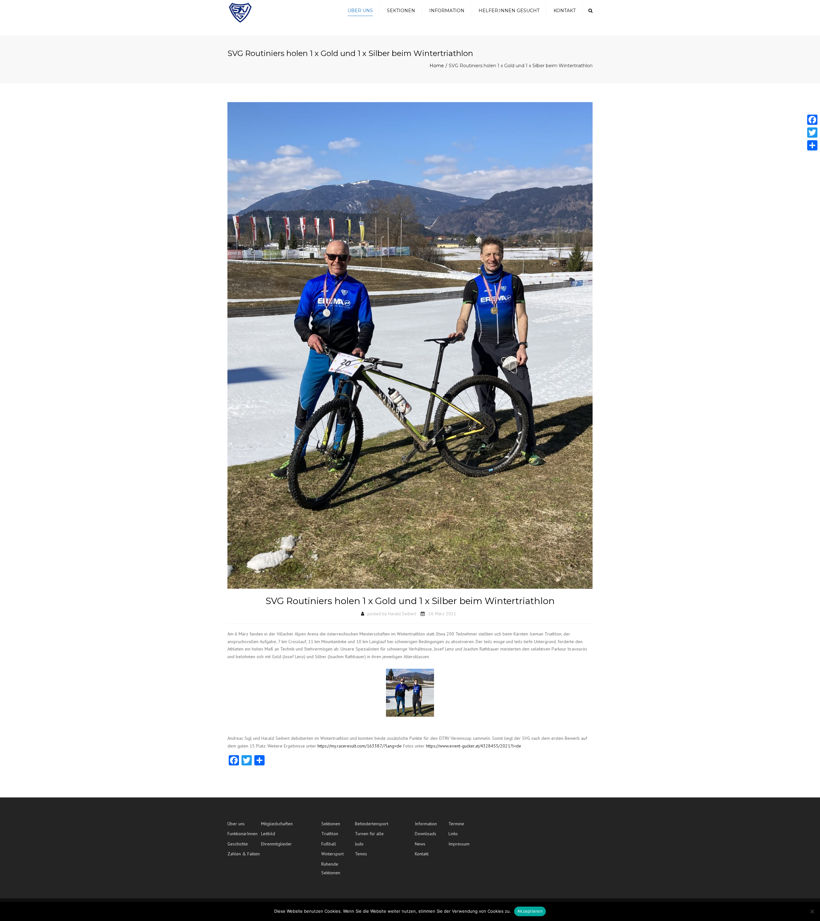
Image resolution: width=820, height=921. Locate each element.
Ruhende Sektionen (330, 868)
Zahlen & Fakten (243, 854)
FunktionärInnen (242, 833)
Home (437, 66)
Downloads (425, 833)
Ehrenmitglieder (276, 844)
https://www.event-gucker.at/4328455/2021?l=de (473, 746)
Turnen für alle (369, 833)
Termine (456, 824)
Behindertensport (371, 824)
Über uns (360, 10)
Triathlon (329, 833)
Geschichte (237, 844)
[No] (812, 911)
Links (453, 833)
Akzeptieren (530, 911)
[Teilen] (812, 145)
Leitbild (268, 833)
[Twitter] (812, 132)
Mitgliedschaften (277, 824)
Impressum (459, 844)
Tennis (361, 854)
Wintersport (332, 854)
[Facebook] (812, 119)
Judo (359, 844)
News (420, 844)
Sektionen (401, 10)
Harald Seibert (402, 614)
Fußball (328, 844)
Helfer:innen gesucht (509, 10)
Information (446, 10)
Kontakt (565, 10)
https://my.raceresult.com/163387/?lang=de (360, 746)
